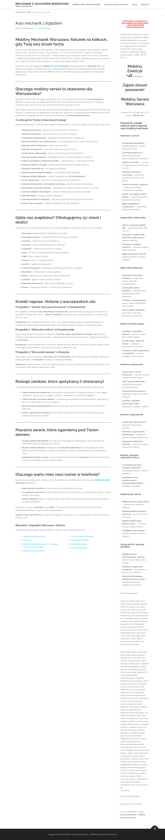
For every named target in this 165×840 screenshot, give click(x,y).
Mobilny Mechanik (102, 480)
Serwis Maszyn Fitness (136, 761)
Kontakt (145, 4)
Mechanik (54, 66)
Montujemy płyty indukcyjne (131, 681)
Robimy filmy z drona (128, 689)
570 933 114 (138, 76)
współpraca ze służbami (131, 585)
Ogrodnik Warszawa (128, 730)
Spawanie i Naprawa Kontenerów (133, 727)
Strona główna (20, 12)
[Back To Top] (155, 828)
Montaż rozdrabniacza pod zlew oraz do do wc (134, 785)
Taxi (122, 675)
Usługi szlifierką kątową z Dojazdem (134, 724)
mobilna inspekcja (129, 533)
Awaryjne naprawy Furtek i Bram (133, 661)
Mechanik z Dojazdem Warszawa (42, 3)
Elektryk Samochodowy (116, 4)
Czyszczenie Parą (138, 658)
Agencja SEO (143, 672)
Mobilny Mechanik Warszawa (86, 4)
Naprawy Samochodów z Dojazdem (134, 663)
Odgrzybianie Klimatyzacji (130, 764)
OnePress (94, 834)
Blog (134, 4)
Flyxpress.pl (139, 692)
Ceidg (141, 812)
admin (48, 28)
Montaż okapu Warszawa (138, 753)
